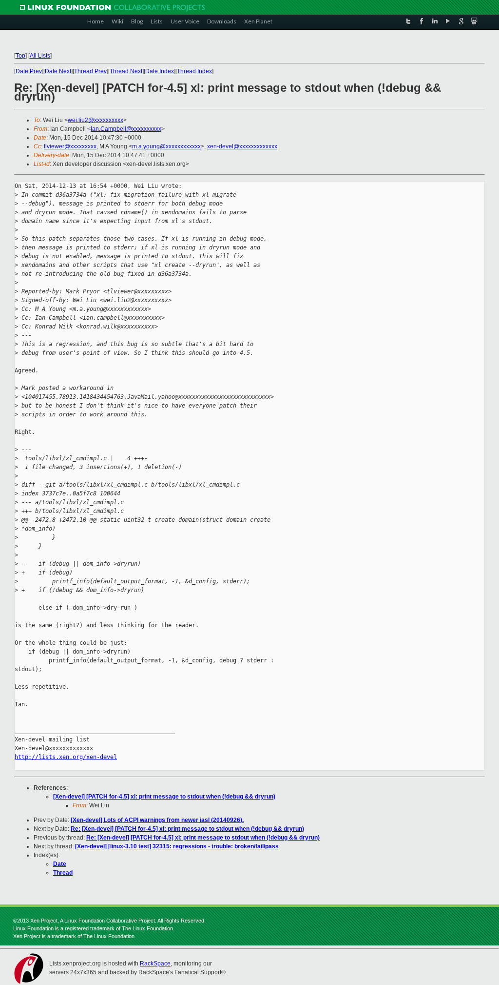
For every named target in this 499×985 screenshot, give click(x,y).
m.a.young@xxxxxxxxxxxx (166, 146)
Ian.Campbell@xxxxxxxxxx (126, 128)
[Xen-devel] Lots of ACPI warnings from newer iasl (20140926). (157, 820)
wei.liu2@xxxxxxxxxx (95, 120)
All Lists (40, 55)
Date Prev (29, 71)
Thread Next (126, 71)
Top (20, 55)
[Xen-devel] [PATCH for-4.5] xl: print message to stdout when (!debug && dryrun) (164, 796)
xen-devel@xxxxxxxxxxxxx (242, 146)
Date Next (58, 71)
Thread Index (194, 71)
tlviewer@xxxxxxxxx (70, 146)
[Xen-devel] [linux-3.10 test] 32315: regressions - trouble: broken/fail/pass (177, 846)
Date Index (159, 71)
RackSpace (155, 963)
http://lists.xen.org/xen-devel (66, 757)
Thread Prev (90, 71)
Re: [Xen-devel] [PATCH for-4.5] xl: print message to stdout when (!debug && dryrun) (187, 828)
